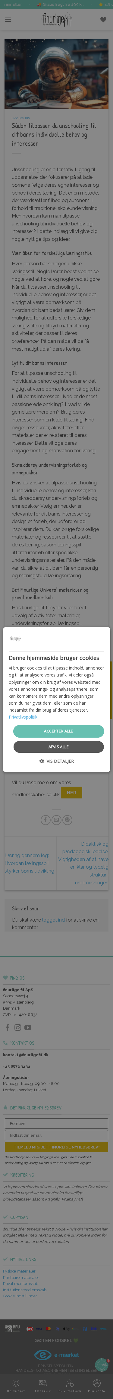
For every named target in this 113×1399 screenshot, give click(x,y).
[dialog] (56, 699)
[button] (56, 761)
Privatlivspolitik (23, 717)
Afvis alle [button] (59, 746)
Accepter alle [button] (58, 731)
